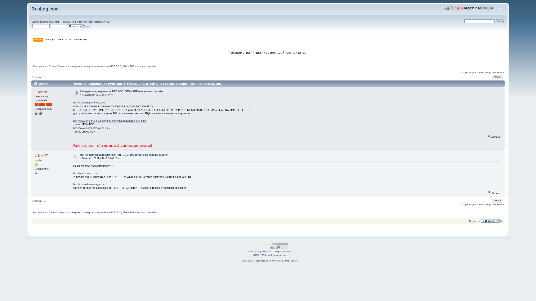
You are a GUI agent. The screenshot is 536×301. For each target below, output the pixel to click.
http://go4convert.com (85, 173)
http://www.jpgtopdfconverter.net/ (91, 128)
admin (42, 92)
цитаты (299, 52)
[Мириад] (40, 114)
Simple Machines (283, 251)
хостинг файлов (277, 52)
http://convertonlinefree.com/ (89, 102)
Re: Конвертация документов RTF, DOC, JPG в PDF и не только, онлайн (124, 154)
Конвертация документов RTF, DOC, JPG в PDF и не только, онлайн (121, 91)
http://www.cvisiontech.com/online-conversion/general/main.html (109, 120)
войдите (79, 21)
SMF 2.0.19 (254, 251)
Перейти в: (474, 221)
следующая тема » (494, 72)
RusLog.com (45, 8)
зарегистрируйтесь (99, 21)
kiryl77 (43, 155)
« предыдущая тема (472, 72)
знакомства (240, 52)
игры (257, 52)
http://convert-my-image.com (89, 184)
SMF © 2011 (267, 251)
